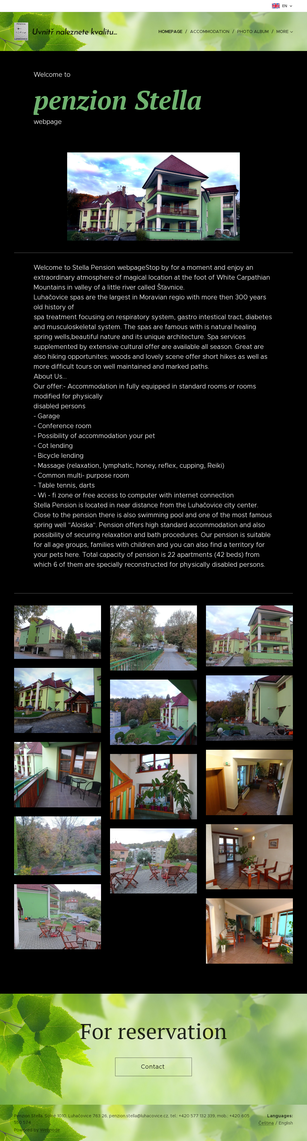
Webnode (50, 1130)
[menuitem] (172, 31)
